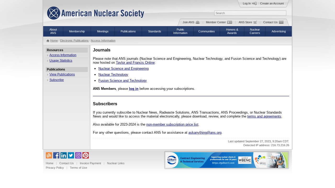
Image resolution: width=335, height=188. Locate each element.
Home (54, 40)
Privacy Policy (55, 167)
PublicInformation (180, 31)
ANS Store (245, 22)
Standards (154, 31)
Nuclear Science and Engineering (123, 68)
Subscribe (56, 80)
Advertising (279, 31)
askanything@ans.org (204, 132)
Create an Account (272, 3)
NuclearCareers (255, 31)
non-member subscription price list (172, 124)
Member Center (216, 22)
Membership (77, 31)
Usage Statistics (60, 60)
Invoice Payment (90, 163)
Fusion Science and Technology (122, 81)
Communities (206, 31)
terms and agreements (264, 116)
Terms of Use (78, 167)
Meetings (103, 31)
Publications (128, 31)
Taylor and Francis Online (135, 62)
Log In (247, 3)
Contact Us (270, 22)
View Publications (62, 74)
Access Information (103, 40)
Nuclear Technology (113, 75)
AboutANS (53, 31)
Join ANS (188, 22)
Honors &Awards (232, 31)
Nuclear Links (116, 163)
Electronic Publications (74, 40)
